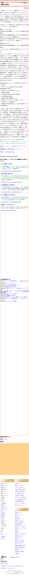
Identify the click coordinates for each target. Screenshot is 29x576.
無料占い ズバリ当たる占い (8, 204)
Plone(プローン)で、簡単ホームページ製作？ (16, 296)
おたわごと (3, 526)
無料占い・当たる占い (19, 539)
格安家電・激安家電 (19, 495)
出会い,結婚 (3, 507)
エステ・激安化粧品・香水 (20, 499)
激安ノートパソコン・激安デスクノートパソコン (13, 146)
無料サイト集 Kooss (5, 152)
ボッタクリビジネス (11, 283)
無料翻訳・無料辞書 (19, 547)
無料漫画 (17, 532)
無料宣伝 (3, 505)
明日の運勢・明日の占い (7, 173)
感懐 (2, 530)
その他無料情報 (18, 524)
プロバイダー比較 (19, 487)
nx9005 (20, 65)
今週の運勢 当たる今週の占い (9, 185)
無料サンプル (18, 537)
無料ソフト (17, 530)
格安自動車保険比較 (19, 501)
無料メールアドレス (19, 520)
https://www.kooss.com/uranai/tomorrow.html (12, 182)
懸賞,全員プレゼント (19, 535)
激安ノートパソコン (19, 485)
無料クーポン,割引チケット (21, 533)
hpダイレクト (6, 14)
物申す (2, 528)
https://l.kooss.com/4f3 (9, 568)
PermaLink (14, 156)
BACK (18, 557)
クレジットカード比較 (19, 503)
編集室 (2, 441)
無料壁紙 (3, 513)
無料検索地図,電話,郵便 (20, 545)
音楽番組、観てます (11, 295)
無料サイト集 (24, 509)
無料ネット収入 (4, 509)
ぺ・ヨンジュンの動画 (11, 301)
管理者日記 (3, 536)
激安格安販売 (24, 480)
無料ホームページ (4, 485)
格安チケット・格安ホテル (20, 497)
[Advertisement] (14, 228)
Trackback (8, 156)
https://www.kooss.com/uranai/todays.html (11, 171)
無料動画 (3, 516)
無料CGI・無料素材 (19, 522)
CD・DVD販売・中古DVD (20, 489)
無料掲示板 (17, 518)
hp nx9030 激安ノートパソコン (14, 149)
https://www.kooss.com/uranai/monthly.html (12, 201)
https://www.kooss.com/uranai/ (9, 210)
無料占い (3, 518)
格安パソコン (4, 439)
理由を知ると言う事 (11, 286)
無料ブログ (17, 516)
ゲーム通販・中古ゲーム (20, 493)
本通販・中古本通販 (19, 491)
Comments (3, 156)
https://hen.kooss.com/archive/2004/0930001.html (13, 565)
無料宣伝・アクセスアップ (20, 526)
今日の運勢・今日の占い (7, 164)
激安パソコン (18, 483)
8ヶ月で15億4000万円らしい (12, 285)
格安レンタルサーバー (19, 505)
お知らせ (3, 538)
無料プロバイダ (4, 483)
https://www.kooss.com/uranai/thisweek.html (12, 192)
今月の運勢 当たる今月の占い (9, 195)
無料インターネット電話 (20, 528)
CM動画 (17, 553)
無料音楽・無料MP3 (19, 551)
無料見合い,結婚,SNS (19, 541)
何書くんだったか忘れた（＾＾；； (14, 293)
